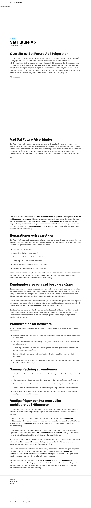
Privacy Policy (14, 481)
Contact (12, 483)
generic (13, 38)
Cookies (12, 479)
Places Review (16, 2)
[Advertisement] (45, 21)
